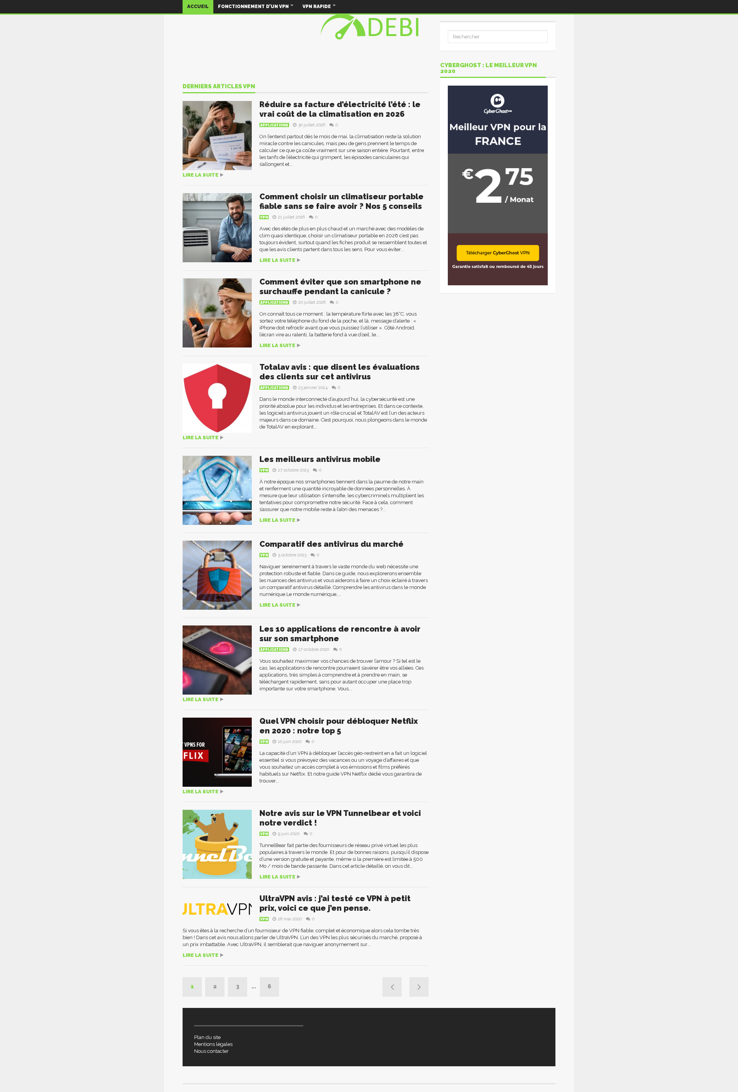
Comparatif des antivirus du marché (331, 544)
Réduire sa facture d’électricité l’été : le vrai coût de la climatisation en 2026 (340, 109)
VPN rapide (317, 6)
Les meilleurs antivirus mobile (320, 459)
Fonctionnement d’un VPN (254, 6)
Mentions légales (213, 1044)
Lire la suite (200, 174)
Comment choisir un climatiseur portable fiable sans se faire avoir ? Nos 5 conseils (341, 201)
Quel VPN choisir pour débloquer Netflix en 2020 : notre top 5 (338, 725)
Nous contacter (211, 1051)
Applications (274, 125)
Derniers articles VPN (219, 87)
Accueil (198, 6)
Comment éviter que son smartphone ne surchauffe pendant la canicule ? (340, 286)
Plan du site (207, 1037)
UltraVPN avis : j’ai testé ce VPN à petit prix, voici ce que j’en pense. (335, 903)
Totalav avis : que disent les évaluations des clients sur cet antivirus (339, 371)
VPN (264, 217)
